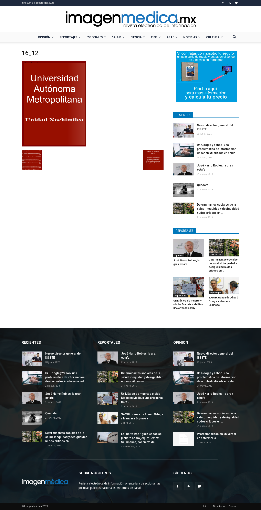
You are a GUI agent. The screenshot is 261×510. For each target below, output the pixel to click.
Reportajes (68, 37)
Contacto (234, 506)
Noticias (190, 37)
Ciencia (136, 37)
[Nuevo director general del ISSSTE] (183, 130)
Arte (170, 37)
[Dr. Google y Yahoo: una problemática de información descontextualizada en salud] (183, 150)
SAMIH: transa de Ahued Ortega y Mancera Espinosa (223, 301)
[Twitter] (236, 3)
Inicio (206, 506)
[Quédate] (183, 190)
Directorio (219, 506)
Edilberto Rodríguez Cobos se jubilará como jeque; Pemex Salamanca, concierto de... (141, 438)
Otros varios (216, 254)
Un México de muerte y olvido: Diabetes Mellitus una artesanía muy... (188, 304)
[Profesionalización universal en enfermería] (183, 439)
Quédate (202, 185)
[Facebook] (223, 3)
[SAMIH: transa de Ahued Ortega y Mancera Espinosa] (224, 285)
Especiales (94, 37)
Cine (154, 37)
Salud (116, 37)
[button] (234, 37)
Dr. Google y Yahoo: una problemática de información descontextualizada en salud (216, 149)
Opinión (44, 37)
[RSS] (230, 3)
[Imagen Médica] (130, 19)
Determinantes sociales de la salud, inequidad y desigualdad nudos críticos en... (218, 208)
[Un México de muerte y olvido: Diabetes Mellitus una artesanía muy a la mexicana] (188, 287)
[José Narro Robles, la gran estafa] (183, 169)
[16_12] (54, 145)
